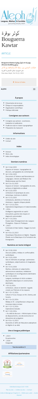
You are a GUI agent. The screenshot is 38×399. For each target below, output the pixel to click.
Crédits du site (10, 138)
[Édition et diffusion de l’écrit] (19, 364)
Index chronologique (12, 156)
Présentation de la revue (14, 103)
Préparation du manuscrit (14, 127)
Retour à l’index (19, 82)
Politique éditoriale (12, 110)
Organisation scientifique (14, 107)
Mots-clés (9, 153)
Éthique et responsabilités (14, 105)
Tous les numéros (18, 347)
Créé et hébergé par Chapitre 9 (10, 393)
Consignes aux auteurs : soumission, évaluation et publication (18, 122)
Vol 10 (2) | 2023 (18, 73)
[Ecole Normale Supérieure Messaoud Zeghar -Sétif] (7, 364)
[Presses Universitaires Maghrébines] (7, 374)
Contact (8, 140)
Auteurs (8, 151)
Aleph (3, 89)
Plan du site (9, 389)
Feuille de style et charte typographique (19, 125)
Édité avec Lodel (27, 393)
